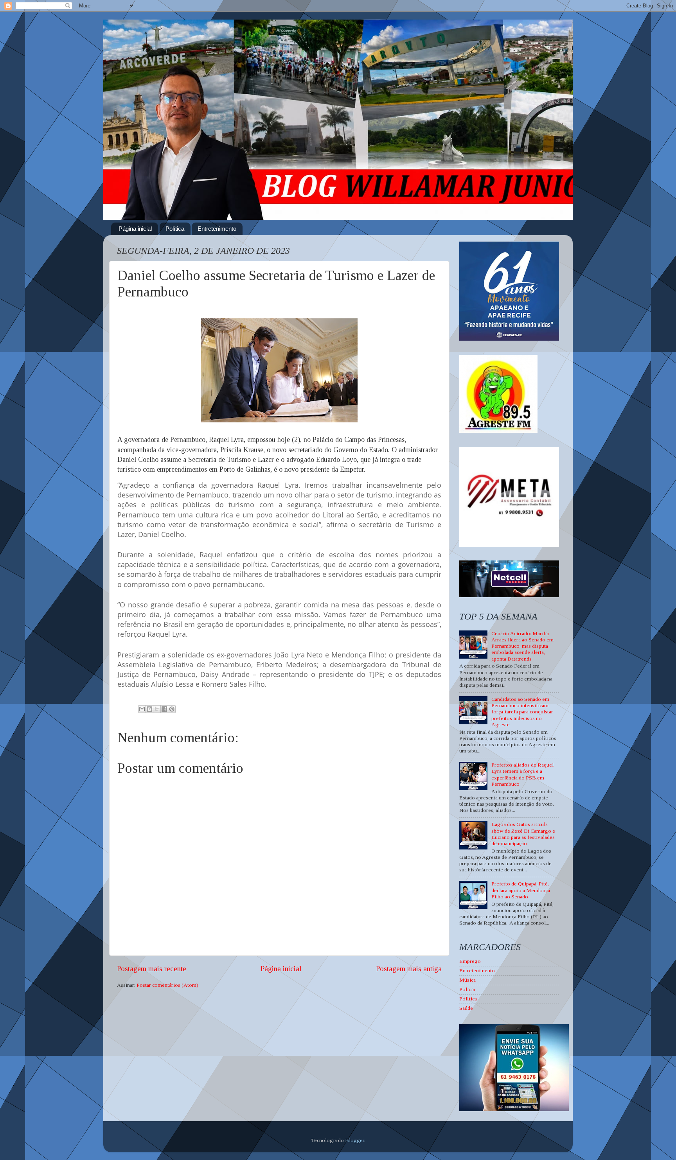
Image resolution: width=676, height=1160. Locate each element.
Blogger (354, 1140)
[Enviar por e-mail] (142, 709)
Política (174, 228)
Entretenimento (217, 228)
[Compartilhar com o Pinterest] (172, 709)
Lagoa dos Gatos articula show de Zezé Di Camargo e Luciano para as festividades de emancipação (523, 833)
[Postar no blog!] (149, 709)
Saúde (466, 1008)
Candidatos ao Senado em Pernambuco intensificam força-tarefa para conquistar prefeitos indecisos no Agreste (522, 711)
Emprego (470, 961)
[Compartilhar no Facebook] (164, 709)
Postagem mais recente (151, 968)
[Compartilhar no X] (157, 709)
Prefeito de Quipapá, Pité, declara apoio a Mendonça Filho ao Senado (520, 890)
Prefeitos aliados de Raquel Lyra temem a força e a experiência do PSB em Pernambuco (522, 774)
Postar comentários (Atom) (167, 985)
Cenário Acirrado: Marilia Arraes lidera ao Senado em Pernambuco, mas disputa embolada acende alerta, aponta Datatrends (522, 646)
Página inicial (135, 228)
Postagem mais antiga (409, 968)
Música (467, 980)
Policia (467, 989)
